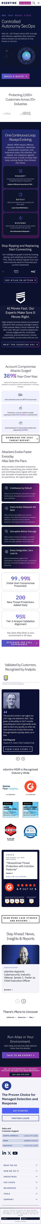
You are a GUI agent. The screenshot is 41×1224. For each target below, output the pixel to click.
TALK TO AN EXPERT (20, 1055)
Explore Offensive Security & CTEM (20, 184)
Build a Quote (14, 76)
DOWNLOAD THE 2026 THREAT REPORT (19, 439)
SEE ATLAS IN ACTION (19, 280)
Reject (24, 1218)
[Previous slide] (17, 758)
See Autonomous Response (19, 231)
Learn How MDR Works (20, 208)
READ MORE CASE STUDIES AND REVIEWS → (20, 919)
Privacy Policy (20, 1221)
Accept (4, 1218)
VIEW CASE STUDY (16, 749)
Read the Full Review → (17, 867)
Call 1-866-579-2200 (20, 1074)
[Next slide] (23, 758)
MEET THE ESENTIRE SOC (19, 344)
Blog (31, 1017)
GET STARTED (20, 1110)
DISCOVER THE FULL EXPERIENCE (19, 643)
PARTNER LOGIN (20, 1118)
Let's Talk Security (25, 3)
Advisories (11, 1017)
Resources (22, 1017)
